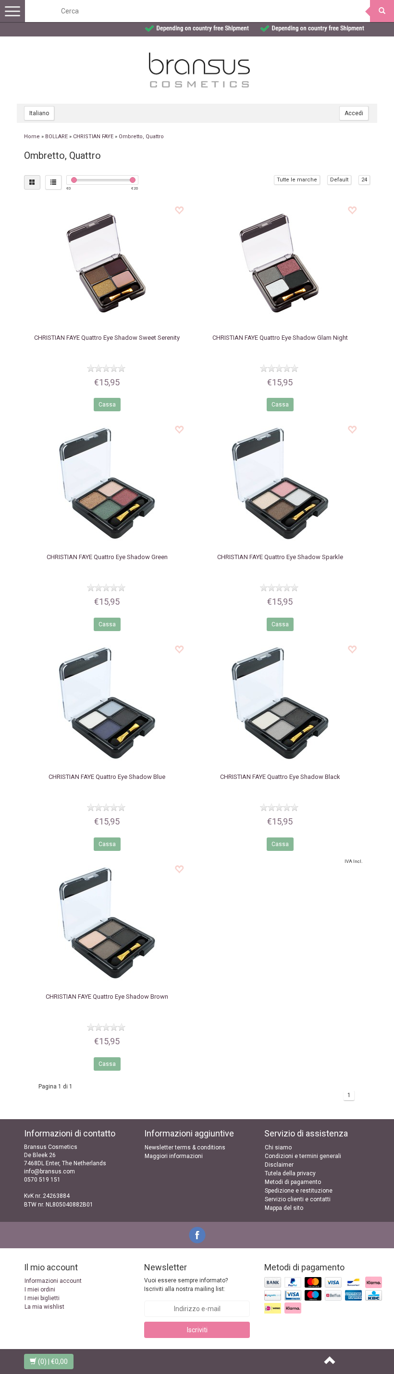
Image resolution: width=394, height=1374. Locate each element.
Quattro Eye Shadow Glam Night (280, 337)
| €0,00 (53, 1361)
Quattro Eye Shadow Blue (107, 776)
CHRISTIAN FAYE (93, 136)
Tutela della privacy (290, 1173)
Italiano (39, 113)
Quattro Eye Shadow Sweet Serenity (107, 337)
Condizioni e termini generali (303, 1156)
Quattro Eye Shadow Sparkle (280, 557)
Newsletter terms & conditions (185, 1147)
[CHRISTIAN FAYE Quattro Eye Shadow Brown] (107, 923)
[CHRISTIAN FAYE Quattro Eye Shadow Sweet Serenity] (107, 264)
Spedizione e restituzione (298, 1190)
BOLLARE (56, 136)
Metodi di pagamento (293, 1182)
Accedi (354, 113)
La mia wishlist (44, 1306)
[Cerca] (382, 11)
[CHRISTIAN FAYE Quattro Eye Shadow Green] (107, 483)
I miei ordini (40, 1289)
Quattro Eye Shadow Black (280, 776)
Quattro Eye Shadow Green (107, 557)
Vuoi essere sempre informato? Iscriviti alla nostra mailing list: (186, 1284)
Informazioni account (53, 1281)
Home (32, 136)
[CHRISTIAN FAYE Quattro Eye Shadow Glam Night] (280, 264)
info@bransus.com (49, 1171)
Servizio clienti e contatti (298, 1199)
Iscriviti (197, 1330)
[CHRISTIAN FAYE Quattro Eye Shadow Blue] (107, 703)
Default (339, 180)
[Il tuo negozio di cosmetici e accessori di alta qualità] (199, 70)
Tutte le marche (297, 180)
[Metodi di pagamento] (324, 1295)
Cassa (107, 404)
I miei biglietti (42, 1298)
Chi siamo (278, 1147)
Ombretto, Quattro (141, 136)
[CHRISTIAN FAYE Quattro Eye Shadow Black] (280, 703)
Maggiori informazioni (174, 1156)
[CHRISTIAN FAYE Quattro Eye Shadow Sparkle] (280, 483)
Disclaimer (279, 1164)
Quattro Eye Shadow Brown (107, 996)
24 (364, 180)
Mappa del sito (284, 1208)
